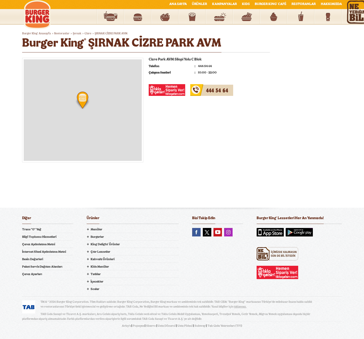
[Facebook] (196, 232)
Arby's (126, 325)
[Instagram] (228, 232)
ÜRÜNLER (199, 4)
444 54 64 (199, 87)
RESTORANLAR (304, 4)
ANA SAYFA (178, 4)
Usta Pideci (185, 325)
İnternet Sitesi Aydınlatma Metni (44, 251)
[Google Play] (299, 232)
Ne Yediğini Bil (277, 253)
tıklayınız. (240, 306)
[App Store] (270, 232)
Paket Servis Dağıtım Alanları (42, 266)
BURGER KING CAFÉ (270, 4)
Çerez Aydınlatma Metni (38, 244)
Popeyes (138, 325)
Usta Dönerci (167, 325)
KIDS (246, 4)
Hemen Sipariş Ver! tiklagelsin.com (277, 272)
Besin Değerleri (32, 259)
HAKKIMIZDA (331, 4)
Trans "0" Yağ (31, 229)
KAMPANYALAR (224, 4)
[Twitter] (207, 232)
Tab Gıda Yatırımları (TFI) (224, 325)
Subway (200, 325)
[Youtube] (217, 232)
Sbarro (151, 325)
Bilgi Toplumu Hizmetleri (39, 236)
